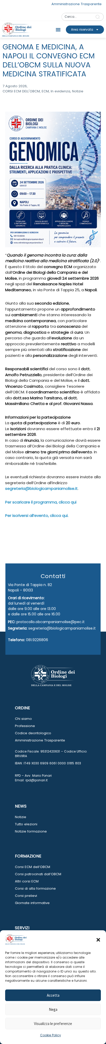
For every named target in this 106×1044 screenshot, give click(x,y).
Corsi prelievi (26, 895)
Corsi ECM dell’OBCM (32, 866)
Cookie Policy (50, 1035)
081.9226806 (37, 639)
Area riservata (82, 29)
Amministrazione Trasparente (40, 740)
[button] (98, 939)
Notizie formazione (31, 831)
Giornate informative (32, 902)
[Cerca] (98, 17)
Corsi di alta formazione (35, 888)
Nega (53, 1009)
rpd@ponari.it (36, 780)
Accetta (53, 995)
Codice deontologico (33, 733)
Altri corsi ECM (27, 881)
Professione (25, 725)
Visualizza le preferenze (53, 1023)
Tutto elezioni (26, 824)
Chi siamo (23, 718)
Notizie (20, 817)
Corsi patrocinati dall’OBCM (38, 874)
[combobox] (77, 17)
